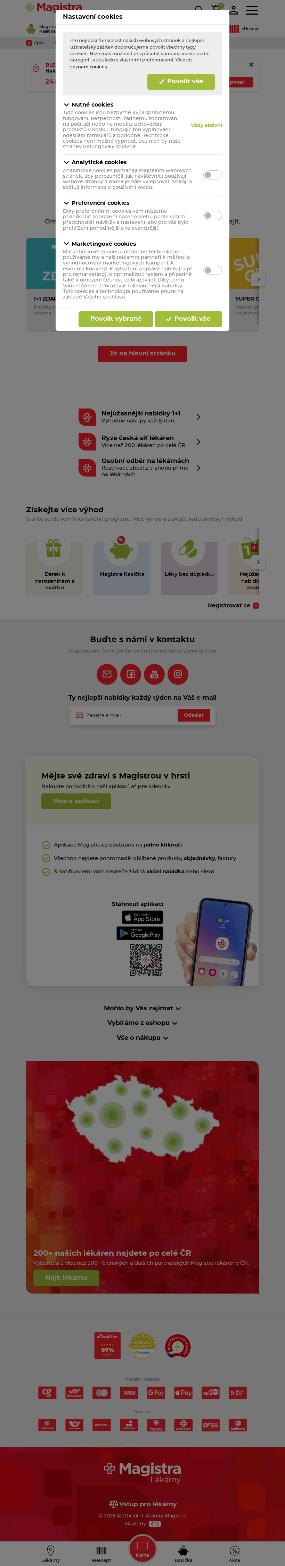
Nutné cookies (93, 105)
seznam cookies (88, 67)
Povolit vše (184, 81)
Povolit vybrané (115, 319)
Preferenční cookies (101, 203)
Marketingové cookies (104, 244)
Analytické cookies (99, 162)
